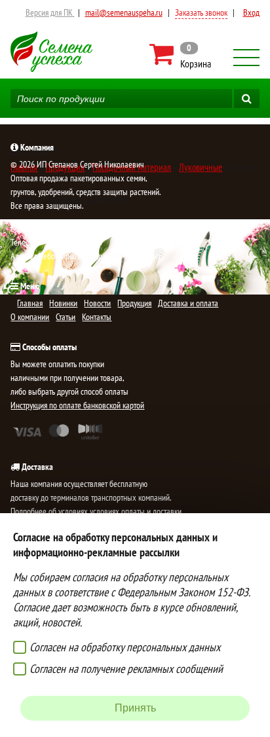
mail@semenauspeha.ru (124, 12)
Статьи (65, 317)
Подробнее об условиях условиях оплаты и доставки (96, 511)
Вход (251, 12)
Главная (30, 303)
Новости (97, 303)
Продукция (134, 303)
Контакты (96, 317)
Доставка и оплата (188, 303)
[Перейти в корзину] (181, 54)
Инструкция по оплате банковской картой (77, 405)
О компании (29, 317)
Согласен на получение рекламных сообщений (126, 668)
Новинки (63, 303)
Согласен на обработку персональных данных (124, 647)
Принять (135, 707)
